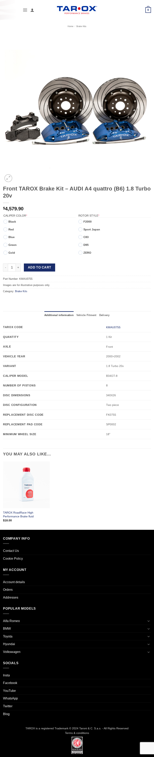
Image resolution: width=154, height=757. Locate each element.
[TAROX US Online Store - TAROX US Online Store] (77, 10)
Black (12, 221)
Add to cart (39, 267)
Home (70, 26)
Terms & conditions (77, 733)
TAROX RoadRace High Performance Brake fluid (18, 514)
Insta (6, 675)
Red (11, 229)
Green (12, 244)
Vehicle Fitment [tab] (86, 315)
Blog (6, 714)
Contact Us (11, 550)
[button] (25, 10)
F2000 (87, 221)
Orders (8, 589)
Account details (14, 582)
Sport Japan (91, 229)
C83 (86, 237)
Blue (11, 237)
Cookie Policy (13, 558)
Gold (11, 252)
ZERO (87, 252)
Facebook (10, 683)
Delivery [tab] (104, 315)
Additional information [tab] (59, 315)
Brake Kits (81, 26)
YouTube (9, 690)
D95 (86, 244)
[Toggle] (148, 620)
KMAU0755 (113, 327)
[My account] (32, 10)
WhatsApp (10, 698)
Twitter (7, 706)
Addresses (10, 597)
